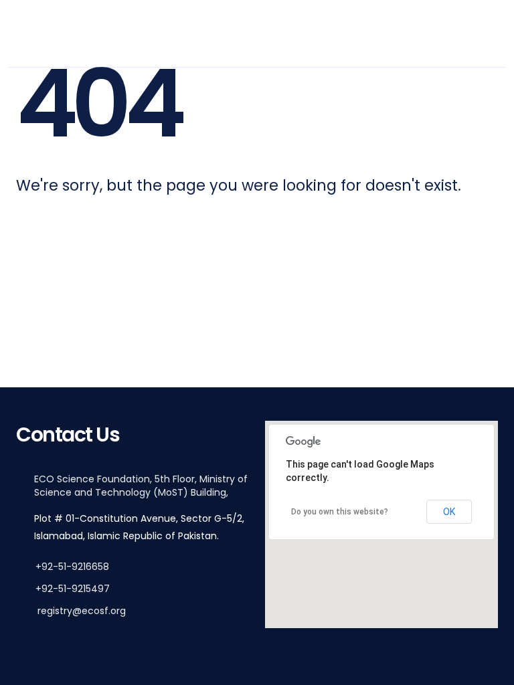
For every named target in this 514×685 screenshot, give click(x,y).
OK (449, 511)
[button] (381, 512)
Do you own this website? (339, 511)
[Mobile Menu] (481, 33)
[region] (381, 524)
